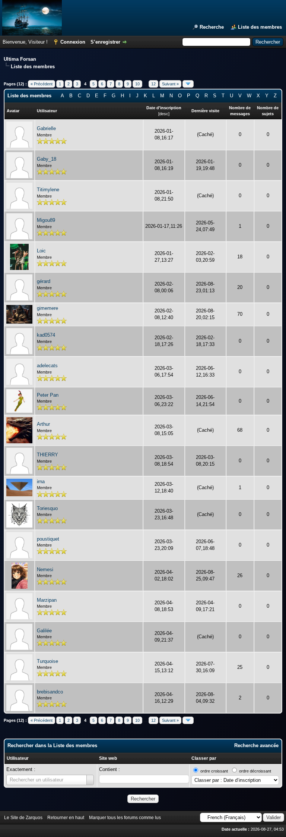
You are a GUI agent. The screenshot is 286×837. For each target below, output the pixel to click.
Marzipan (47, 600)
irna (41, 481)
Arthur (43, 424)
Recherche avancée (256, 745)
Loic (41, 251)
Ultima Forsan (20, 59)
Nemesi (45, 569)
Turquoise (47, 661)
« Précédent (42, 84)
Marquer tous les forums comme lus (125, 817)
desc (163, 113)
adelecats (47, 365)
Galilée (44, 630)
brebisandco (50, 692)
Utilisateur (18, 758)
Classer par (203, 758)
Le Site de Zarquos (23, 817)
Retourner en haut (65, 817)
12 (153, 84)
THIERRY (47, 454)
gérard (43, 281)
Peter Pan (47, 395)
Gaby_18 (46, 159)
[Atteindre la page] (188, 84)
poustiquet (48, 539)
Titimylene (48, 189)
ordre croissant (214, 771)
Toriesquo (47, 508)
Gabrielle (46, 128)
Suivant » (170, 84)
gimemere (47, 308)
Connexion (72, 42)
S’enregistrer (105, 42)
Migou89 (46, 220)
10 (137, 84)
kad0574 (46, 335)
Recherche (212, 27)
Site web (108, 758)
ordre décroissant (255, 771)
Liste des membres (260, 27)
